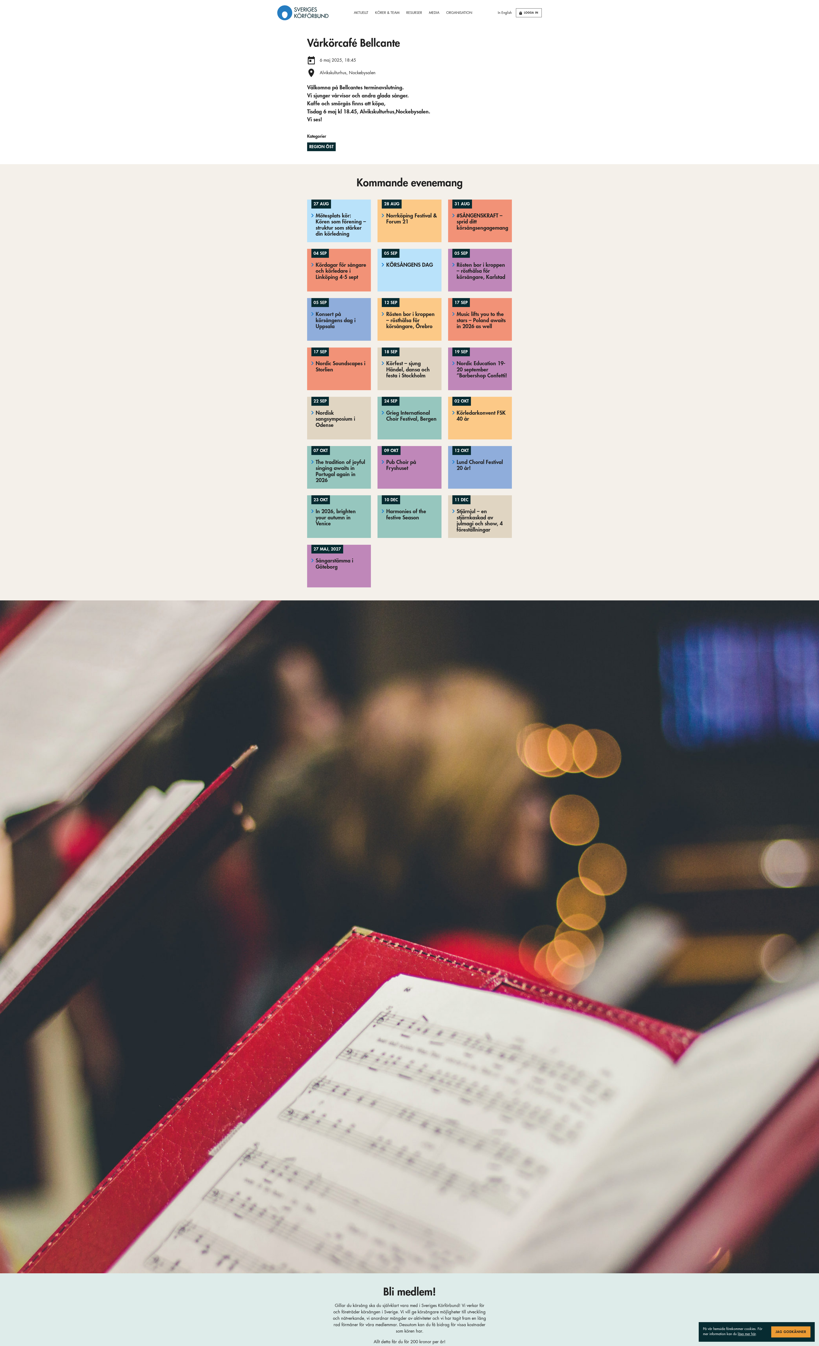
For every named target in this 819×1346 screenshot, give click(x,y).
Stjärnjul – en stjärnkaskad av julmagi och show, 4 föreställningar (480, 520)
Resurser (414, 12)
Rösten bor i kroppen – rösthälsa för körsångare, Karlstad (481, 271)
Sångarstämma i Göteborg (334, 563)
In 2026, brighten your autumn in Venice (336, 517)
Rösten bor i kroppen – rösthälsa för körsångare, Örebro (410, 320)
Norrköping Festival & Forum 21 (411, 219)
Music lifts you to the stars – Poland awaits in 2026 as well (481, 320)
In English (505, 12)
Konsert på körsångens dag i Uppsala (336, 320)
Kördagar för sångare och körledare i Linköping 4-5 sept (341, 271)
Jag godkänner (790, 1332)
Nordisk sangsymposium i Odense (335, 419)
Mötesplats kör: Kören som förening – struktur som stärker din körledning (341, 225)
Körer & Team (387, 12)
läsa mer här (747, 1334)
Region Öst (321, 147)
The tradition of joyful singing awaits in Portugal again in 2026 (340, 471)
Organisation (459, 12)
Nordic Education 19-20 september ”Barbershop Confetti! (482, 369)
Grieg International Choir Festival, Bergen (411, 416)
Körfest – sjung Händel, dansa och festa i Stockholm (408, 369)
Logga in (531, 12)
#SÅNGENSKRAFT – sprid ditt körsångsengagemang (482, 221)
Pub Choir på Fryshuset (401, 465)
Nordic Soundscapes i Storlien (340, 366)
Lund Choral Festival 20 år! (480, 465)
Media (434, 12)
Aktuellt (361, 12)
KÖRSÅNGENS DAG (409, 265)
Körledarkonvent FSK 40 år (481, 416)
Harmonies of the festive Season (406, 514)
